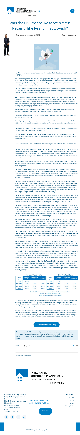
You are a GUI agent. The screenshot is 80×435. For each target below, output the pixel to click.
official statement (28, 88)
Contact (71, 398)
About (72, 400)
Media (72, 403)
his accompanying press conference (64, 91)
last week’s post (65, 207)
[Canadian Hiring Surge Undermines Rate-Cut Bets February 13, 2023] (78, 426)
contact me (20, 336)
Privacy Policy (69, 406)
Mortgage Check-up (41, 336)
